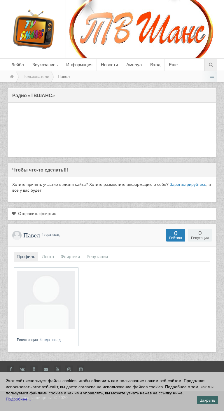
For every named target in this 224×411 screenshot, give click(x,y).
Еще (173, 64)
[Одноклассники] (34, 369)
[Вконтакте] (22, 369)
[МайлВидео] (45, 369)
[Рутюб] (80, 369)
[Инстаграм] (69, 369)
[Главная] (11, 76)
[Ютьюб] (57, 369)
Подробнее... (18, 399)
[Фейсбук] (10, 369)
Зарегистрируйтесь (188, 184)
